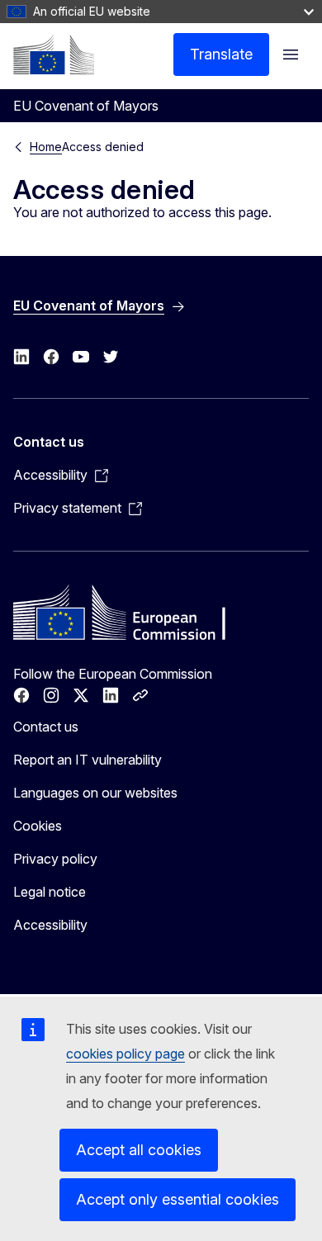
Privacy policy (55, 858)
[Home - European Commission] (53, 54)
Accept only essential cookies (177, 1199)
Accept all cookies (138, 1149)
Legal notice (49, 891)
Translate (221, 54)
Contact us (45, 726)
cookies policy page (125, 1053)
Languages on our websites (95, 792)
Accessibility (50, 925)
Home (46, 147)
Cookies (37, 825)
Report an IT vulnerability (87, 759)
